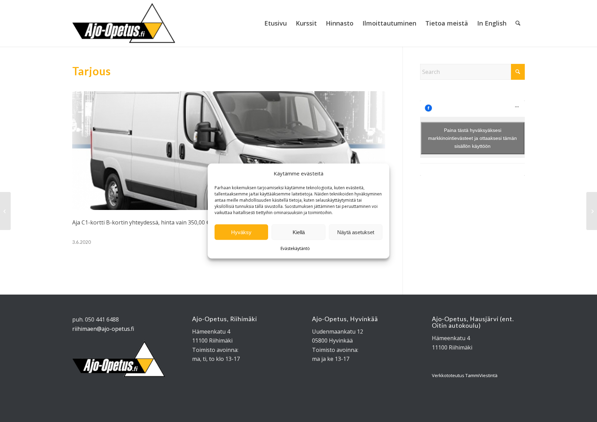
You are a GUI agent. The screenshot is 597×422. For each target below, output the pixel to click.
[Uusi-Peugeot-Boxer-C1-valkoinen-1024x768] (228, 150)
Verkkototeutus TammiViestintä (465, 375)
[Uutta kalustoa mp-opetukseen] (591, 211)
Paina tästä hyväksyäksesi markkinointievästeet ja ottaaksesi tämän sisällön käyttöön (472, 138)
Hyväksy (241, 232)
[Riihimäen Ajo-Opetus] (123, 23)
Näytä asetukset (355, 232)
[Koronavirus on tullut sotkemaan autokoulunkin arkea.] (5, 211)
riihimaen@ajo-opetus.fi (103, 329)
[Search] (518, 23)
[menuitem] (275, 23)
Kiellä (299, 232)
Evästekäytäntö (295, 248)
